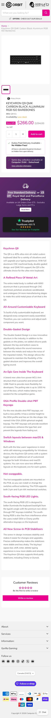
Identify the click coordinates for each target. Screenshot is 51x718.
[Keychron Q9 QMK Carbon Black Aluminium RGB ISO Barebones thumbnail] (5, 89)
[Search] (46, 13)
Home (4, 26)
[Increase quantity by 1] (23, 134)
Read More (25, 209)
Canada (24, 673)
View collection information (21, 166)
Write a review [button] (25, 598)
